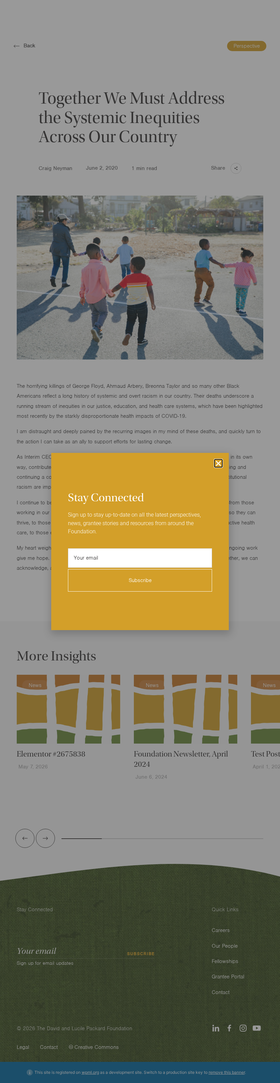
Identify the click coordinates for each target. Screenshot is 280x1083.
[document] (140, 541)
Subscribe (140, 580)
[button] (218, 463)
